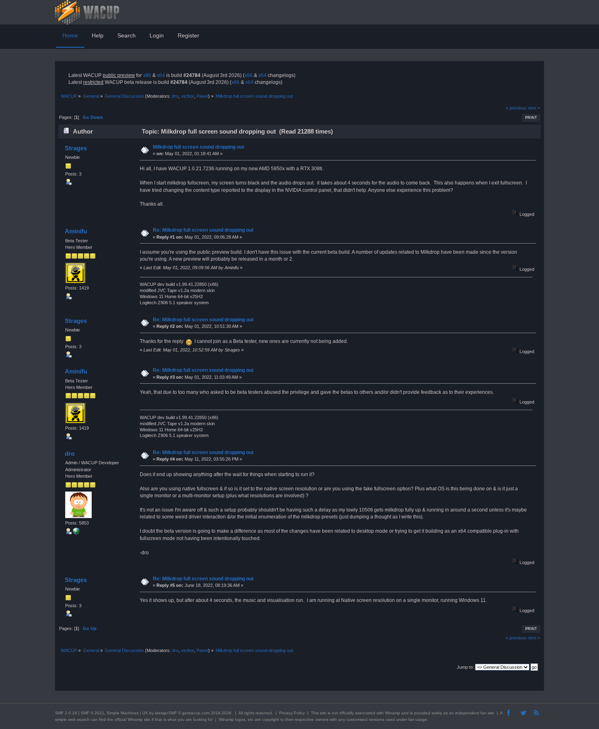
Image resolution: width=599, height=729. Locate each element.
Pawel (202, 96)
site (323, 713)
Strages (76, 148)
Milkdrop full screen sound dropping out (198, 147)
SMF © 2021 (92, 713)
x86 (147, 75)
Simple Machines (123, 713)
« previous (516, 107)
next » (534, 107)
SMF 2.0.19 (66, 713)
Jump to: (465, 667)
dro (175, 96)
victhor (187, 96)
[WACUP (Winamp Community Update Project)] (76, 532)
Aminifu (76, 231)
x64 (161, 75)
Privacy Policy (292, 713)
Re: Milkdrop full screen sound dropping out (203, 230)
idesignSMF (166, 713)
